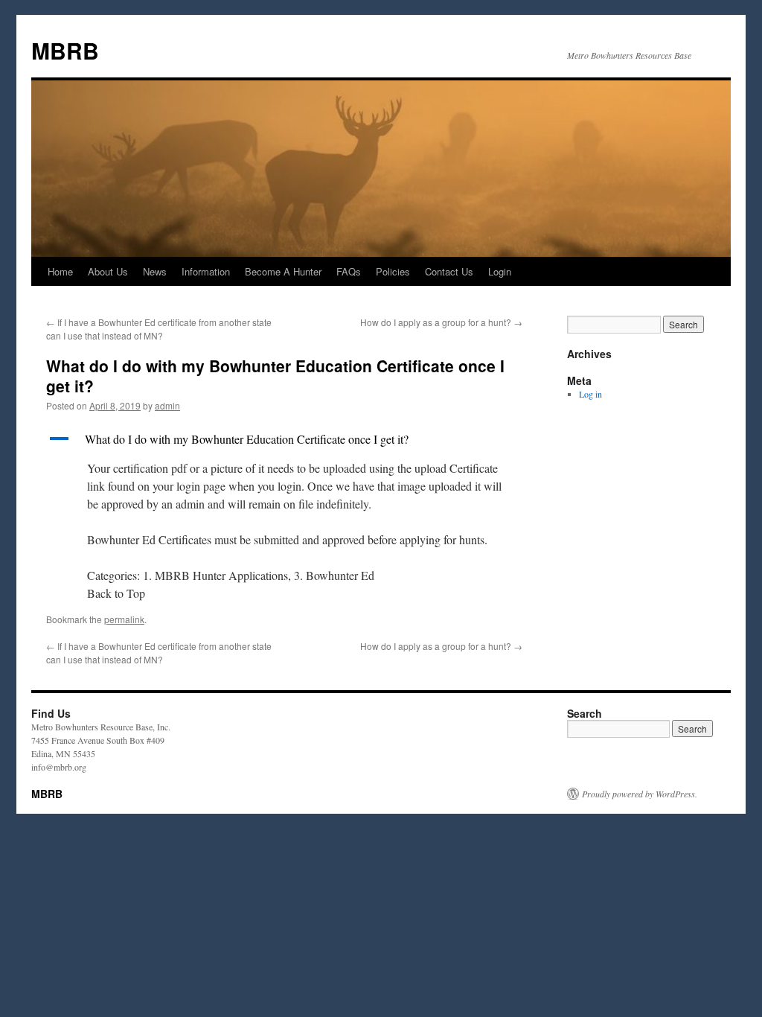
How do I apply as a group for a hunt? (441, 322)
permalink (124, 619)
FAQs (348, 271)
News (155, 271)
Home (60, 271)
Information (206, 271)
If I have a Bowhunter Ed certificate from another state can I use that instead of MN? (159, 329)
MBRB (65, 50)
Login (499, 271)
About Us (108, 271)
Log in (590, 394)
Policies (393, 271)
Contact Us (449, 271)
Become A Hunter (283, 271)
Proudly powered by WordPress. (639, 794)
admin (167, 405)
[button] (284, 439)
